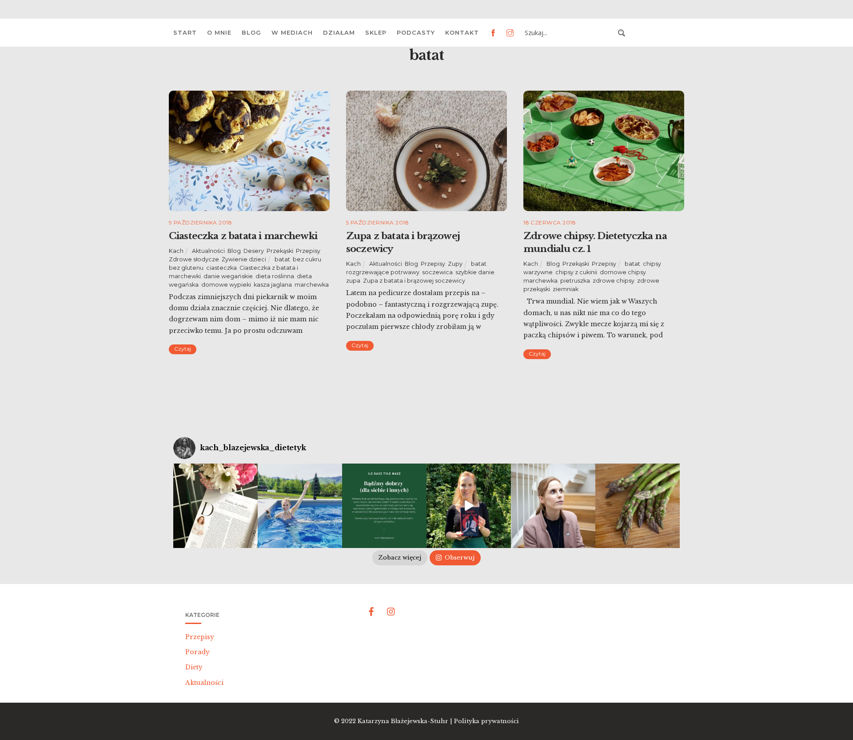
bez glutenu (186, 267)
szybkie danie (474, 272)
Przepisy (308, 251)
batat (282, 259)
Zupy (455, 263)
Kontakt (462, 32)
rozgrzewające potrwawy (382, 272)
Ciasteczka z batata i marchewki (243, 236)
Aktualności (208, 251)
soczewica (437, 272)
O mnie (219, 32)
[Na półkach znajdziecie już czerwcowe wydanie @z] (215, 506)
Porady (197, 652)
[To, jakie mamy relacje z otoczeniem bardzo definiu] (384, 506)
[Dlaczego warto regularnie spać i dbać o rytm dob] (553, 506)
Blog (251, 32)
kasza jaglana (273, 284)
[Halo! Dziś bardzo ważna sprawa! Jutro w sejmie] (300, 506)
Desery (253, 251)
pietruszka (575, 280)
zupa (353, 280)
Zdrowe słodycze (194, 259)
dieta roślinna (274, 276)
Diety (194, 667)
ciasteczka (221, 267)
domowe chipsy (623, 272)
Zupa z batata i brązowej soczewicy (414, 280)
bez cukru (307, 259)
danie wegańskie (228, 276)
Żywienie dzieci (244, 259)
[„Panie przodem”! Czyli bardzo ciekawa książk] (468, 506)
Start (185, 32)
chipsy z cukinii (576, 272)
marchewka (312, 284)
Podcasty (416, 32)
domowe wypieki (226, 284)
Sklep (376, 32)
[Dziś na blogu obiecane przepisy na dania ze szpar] (637, 506)
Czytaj (182, 348)
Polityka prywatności (486, 721)
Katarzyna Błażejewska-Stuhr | (406, 721)
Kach (176, 251)
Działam (339, 32)
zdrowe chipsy (613, 280)
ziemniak (565, 289)
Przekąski (280, 251)
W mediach (292, 32)
